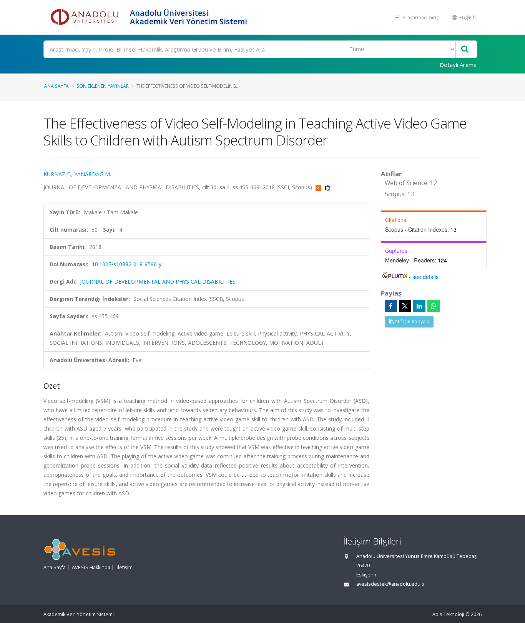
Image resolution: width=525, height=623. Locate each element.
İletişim (124, 567)
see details (425, 277)
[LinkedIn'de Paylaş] (419, 306)
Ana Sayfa (56, 86)
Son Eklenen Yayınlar (102, 86)
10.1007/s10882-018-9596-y (126, 264)
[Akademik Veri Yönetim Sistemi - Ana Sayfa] (85, 17)
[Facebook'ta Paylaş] (391, 306)
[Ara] (464, 49)
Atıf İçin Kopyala (411, 321)
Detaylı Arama (458, 64)
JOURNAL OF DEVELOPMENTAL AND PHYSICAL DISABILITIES (158, 281)
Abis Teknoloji (448, 614)
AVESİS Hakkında (91, 567)
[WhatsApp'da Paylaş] (433, 306)
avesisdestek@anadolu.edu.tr (390, 584)
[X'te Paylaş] (405, 306)
